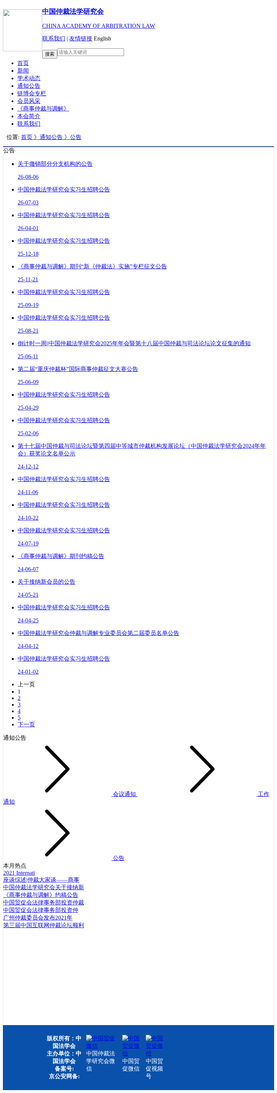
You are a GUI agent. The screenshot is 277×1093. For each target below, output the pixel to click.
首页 (23, 63)
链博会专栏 (31, 93)
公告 (117, 858)
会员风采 (28, 101)
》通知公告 (49, 137)
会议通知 (124, 794)
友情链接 (80, 38)
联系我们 (53, 38)
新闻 (23, 71)
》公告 (73, 137)
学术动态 (28, 78)
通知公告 (28, 86)
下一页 (26, 724)
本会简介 (28, 116)
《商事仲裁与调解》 (43, 108)
